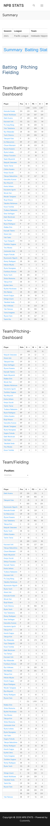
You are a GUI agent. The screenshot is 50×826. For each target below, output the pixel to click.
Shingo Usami (9, 299)
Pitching (29, 67)
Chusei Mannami (10, 145)
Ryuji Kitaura (8, 200)
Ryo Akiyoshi (8, 183)
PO (33, 489)
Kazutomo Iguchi (10, 190)
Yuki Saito (7, 237)
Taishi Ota (7, 319)
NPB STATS (14, 5)
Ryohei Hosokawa (10, 289)
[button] (16, 475)
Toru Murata (8, 248)
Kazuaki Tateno (9, 231)
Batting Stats (37, 49)
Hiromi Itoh (7, 234)
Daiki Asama (8, 118)
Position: (9, 470)
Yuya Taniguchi (9, 241)
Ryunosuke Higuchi (10, 258)
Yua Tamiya (8, 220)
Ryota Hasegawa (10, 268)
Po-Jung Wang (9, 125)
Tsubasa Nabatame (10, 210)
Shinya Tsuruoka (10, 155)
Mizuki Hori (8, 193)
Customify (25, 820)
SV (40, 347)
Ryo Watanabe (9, 132)
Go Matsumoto (9, 142)
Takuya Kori (8, 282)
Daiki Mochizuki (9, 217)
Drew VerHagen (9, 214)
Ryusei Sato (8, 316)
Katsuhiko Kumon (10, 179)
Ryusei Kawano (9, 149)
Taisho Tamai (8, 166)
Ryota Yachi (8, 275)
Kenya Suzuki (9, 173)
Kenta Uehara (8, 186)
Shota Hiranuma (9, 278)
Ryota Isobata (9, 152)
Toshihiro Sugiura (10, 244)
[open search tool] (34, 5)
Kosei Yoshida (9, 207)
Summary (13, 49)
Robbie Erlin (8, 227)
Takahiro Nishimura (10, 203)
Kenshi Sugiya (9, 295)
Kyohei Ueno (8, 285)
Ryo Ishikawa (8, 306)
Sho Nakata (8, 292)
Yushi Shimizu (9, 135)
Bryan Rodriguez (9, 224)
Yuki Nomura (8, 309)
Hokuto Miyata (9, 265)
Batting (9, 67)
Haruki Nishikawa (10, 115)
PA (33, 104)
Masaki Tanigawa (10, 196)
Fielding (10, 72)
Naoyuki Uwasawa (10, 162)
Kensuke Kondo (9, 111)
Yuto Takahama (9, 128)
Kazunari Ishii (8, 121)
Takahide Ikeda (9, 302)
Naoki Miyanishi (9, 159)
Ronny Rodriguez (10, 261)
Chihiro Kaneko (9, 169)
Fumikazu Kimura (10, 271)
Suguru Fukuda (9, 254)
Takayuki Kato (9, 138)
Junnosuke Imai (9, 251)
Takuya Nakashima (10, 176)
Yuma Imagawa (9, 312)
